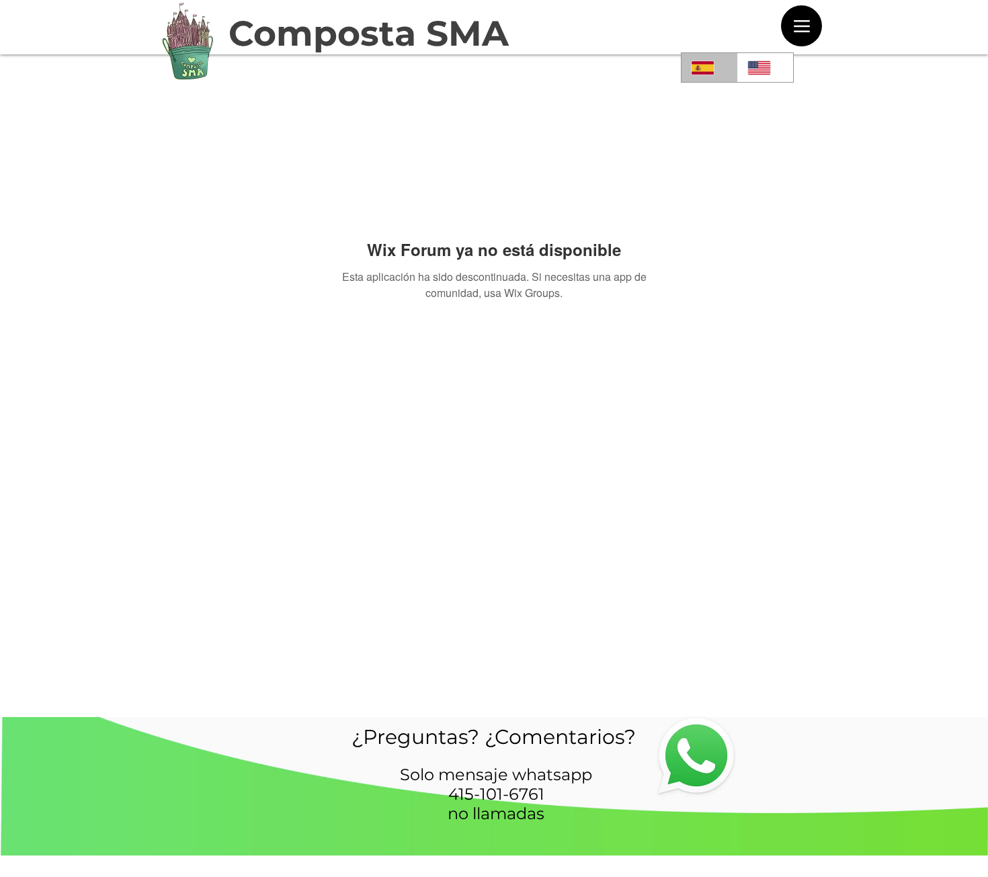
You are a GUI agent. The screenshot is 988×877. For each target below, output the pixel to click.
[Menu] (801, 25)
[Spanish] (709, 67)
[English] (765, 67)
